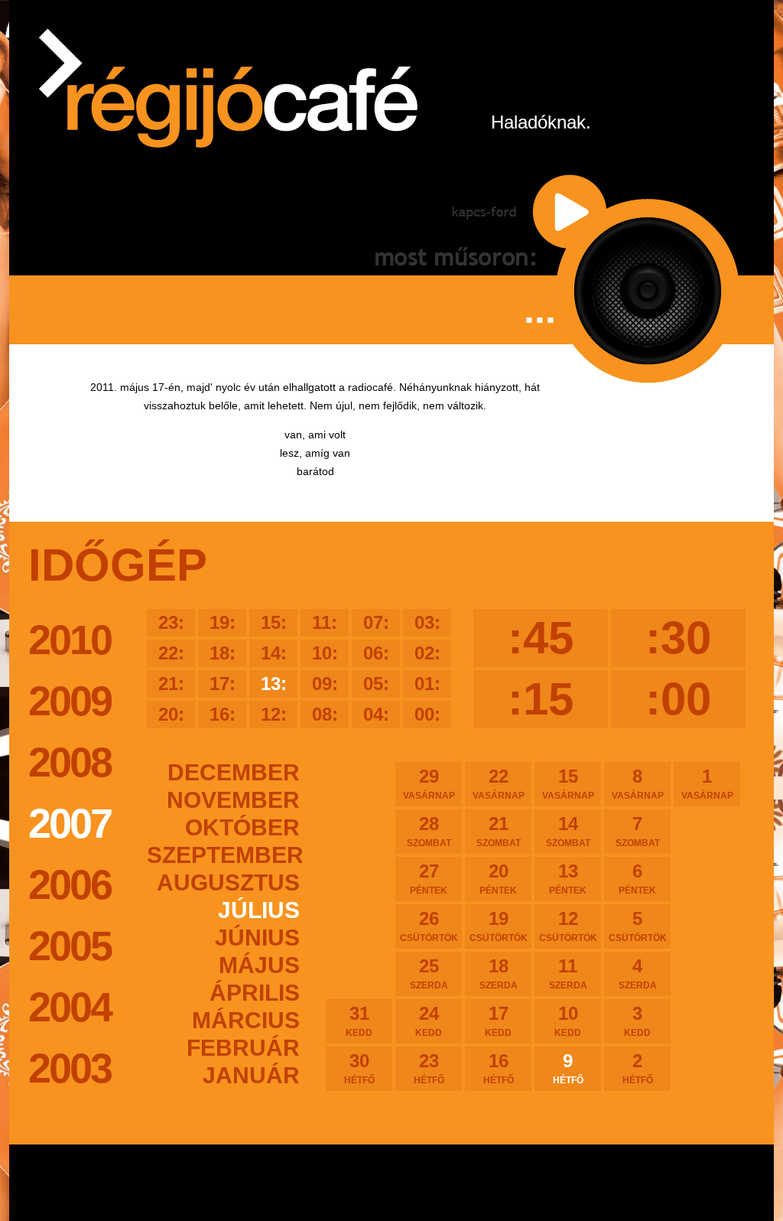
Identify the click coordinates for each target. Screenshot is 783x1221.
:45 (540, 637)
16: (223, 714)
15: (274, 622)
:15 (540, 698)
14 (568, 830)
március (246, 1020)
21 (498, 830)
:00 (678, 698)
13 (567, 878)
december (233, 772)
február (243, 1047)
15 (568, 783)
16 (498, 1068)
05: (376, 683)
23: (171, 622)
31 (359, 1020)
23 (429, 1068)
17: (223, 683)
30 (359, 1068)
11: (324, 622)
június (257, 937)
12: (274, 714)
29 (429, 783)
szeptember (223, 855)
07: (376, 622)
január (251, 1075)
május (259, 965)
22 (499, 783)
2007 (69, 823)
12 (568, 925)
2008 (69, 762)
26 (429, 925)
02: (427, 653)
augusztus (228, 882)
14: (274, 653)
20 (498, 878)
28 (429, 830)
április (255, 992)
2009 (69, 701)
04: (376, 714)
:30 (678, 637)
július (259, 910)
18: (223, 653)
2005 (69, 946)
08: (325, 714)
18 (498, 973)
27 (428, 878)
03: (427, 622)
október (242, 827)
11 (568, 973)
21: (171, 683)
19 (498, 925)
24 (428, 1020)
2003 (69, 1068)
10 (567, 1020)
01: (427, 683)
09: (325, 683)
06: (376, 653)
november (233, 799)
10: (325, 653)
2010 (69, 640)
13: (274, 683)
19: (223, 622)
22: (171, 653)
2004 (69, 1007)
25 (429, 973)
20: (171, 714)
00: (427, 714)
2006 (69, 884)
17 (498, 1020)
